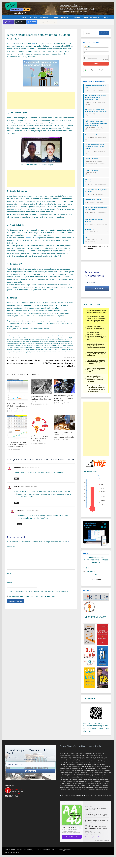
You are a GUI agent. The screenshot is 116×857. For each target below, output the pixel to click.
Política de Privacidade (36, 776)
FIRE (33, 43)
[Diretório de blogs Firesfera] (96, 597)
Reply (16, 478)
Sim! (87, 568)
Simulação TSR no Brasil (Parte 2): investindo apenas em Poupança (17, 406)
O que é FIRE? (33, 17)
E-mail (9, 582)
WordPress (8, 852)
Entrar (96, 64)
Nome (9, 573)
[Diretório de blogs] (89, 607)
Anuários (77, 17)
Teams (28, 238)
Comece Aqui (44, 17)
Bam (17, 852)
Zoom (36, 238)
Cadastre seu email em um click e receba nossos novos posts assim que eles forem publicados (34, 336)
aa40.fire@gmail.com (64, 850)
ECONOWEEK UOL (12, 796)
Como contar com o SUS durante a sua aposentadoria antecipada (64, 434)
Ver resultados (96, 579)
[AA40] (58, 8)
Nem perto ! (90, 571)
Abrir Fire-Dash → (96, 73)
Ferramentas (65, 17)
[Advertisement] (41, 100)
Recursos (56, 17)
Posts (24, 17)
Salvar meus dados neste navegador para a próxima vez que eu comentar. (39, 591)
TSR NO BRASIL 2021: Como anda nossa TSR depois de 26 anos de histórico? (17, 444)
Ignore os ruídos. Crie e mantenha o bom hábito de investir (41, 399)
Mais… (106, 17)
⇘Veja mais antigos (91, 246)
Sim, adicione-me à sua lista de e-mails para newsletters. (31, 596)
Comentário (12, 546)
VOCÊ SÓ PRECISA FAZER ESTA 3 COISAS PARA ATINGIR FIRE (40, 438)
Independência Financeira (91, 17)
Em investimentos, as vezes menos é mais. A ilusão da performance (64, 397)
